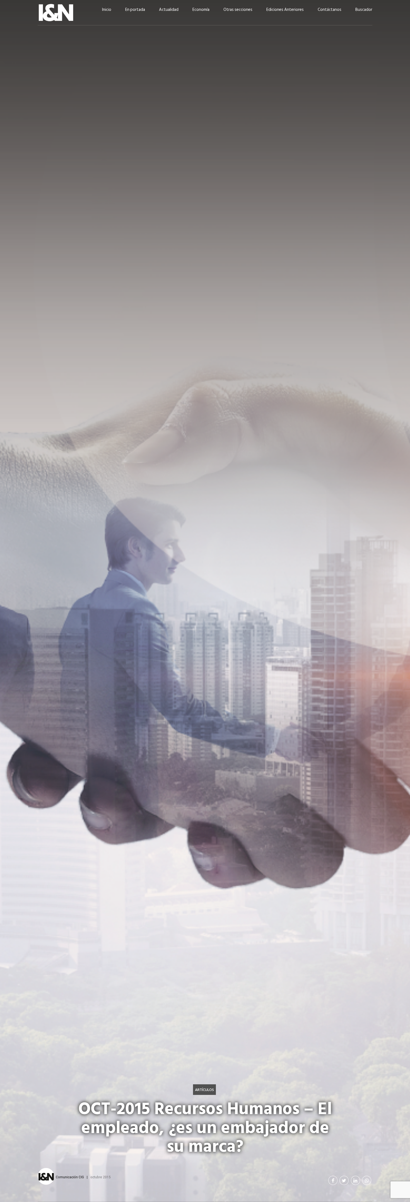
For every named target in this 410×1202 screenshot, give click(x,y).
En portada (135, 9)
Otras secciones (237, 9)
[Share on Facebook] (332, 1180)
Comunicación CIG (70, 1177)
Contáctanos (329, 9)
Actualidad (169, 9)
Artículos (204, 1090)
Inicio (106, 9)
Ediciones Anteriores (285, 9)
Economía (200, 9)
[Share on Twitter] (344, 1180)
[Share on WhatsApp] (366, 1180)
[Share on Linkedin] (355, 1180)
